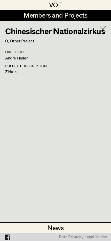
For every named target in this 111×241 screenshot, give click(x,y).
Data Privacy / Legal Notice (83, 237)
